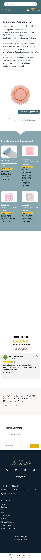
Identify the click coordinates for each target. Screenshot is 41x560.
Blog (2, 513)
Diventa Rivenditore (8, 522)
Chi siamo (4, 510)
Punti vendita (5, 515)
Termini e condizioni (8, 528)
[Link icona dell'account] (28, 10)
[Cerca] (35, 4)
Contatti (3, 518)
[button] (27, 26)
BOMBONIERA (18, 30)
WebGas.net (25, 558)
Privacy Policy (6, 525)
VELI (25, 30)
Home (3, 504)
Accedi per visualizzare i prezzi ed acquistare (9, 163)
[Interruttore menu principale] (38, 10)
